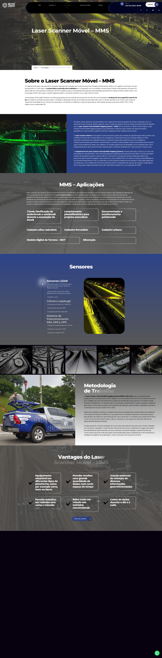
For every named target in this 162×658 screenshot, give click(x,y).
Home (35, 68)
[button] (1, 360)
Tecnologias (45, 68)
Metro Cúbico (81, 122)
